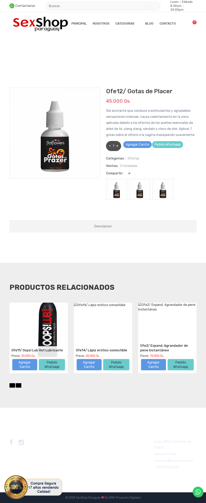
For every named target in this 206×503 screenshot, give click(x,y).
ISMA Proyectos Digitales (125, 497)
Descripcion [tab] (103, 226)
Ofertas (133, 158)
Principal (79, 23)
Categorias (124, 23)
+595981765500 (166, 467)
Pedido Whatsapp (167, 144)
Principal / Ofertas (21, 60)
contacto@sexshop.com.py (173, 461)
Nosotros (101, 23)
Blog (149, 23)
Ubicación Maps (165, 454)
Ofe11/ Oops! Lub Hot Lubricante (37, 350)
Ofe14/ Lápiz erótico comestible (101, 350)
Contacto (168, 23)
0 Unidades (128, 166)
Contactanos (25, 6)
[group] (116, 189)
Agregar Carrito (137, 144)
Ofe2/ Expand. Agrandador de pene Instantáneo (164, 348)
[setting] (178, 23)
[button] (12, 385)
